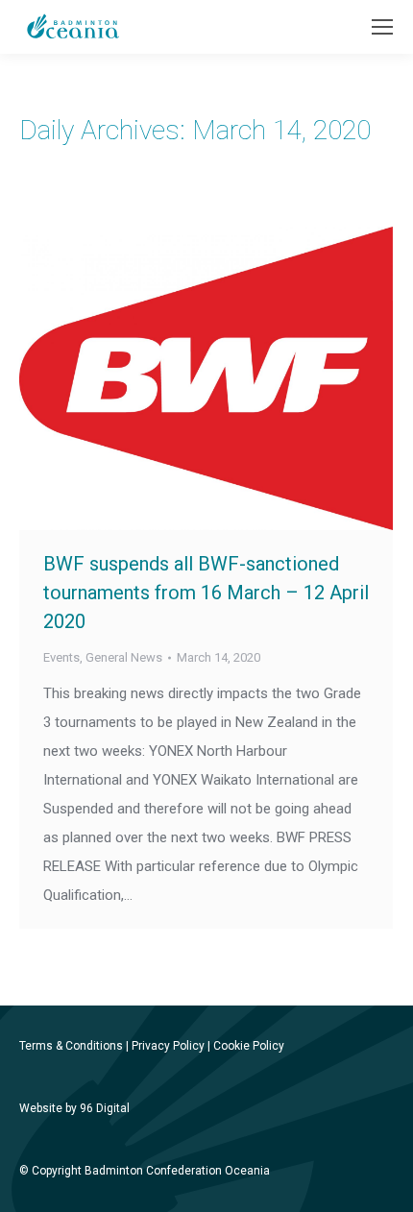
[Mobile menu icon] (382, 26)
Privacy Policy (168, 1046)
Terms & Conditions (71, 1046)
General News (123, 657)
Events (61, 657)
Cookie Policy (248, 1046)
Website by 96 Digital (74, 1108)
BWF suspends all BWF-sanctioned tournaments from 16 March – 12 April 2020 (206, 592)
